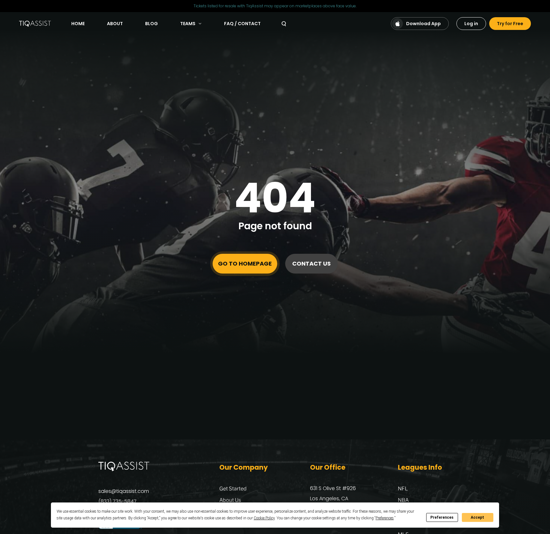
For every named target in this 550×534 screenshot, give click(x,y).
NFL (403, 489)
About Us (230, 500)
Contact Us (311, 263)
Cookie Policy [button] (264, 518)
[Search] (284, 24)
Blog (151, 23)
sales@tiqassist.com (123, 491)
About (115, 23)
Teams (187, 23)
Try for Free (510, 23)
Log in (471, 23)
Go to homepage (245, 263)
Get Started (233, 489)
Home (78, 23)
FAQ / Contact (242, 23)
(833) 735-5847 (117, 501)
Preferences (442, 517)
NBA (403, 500)
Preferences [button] (385, 518)
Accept (477, 517)
